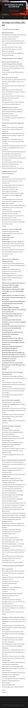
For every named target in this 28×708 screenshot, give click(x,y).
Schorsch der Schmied (14, 6)
